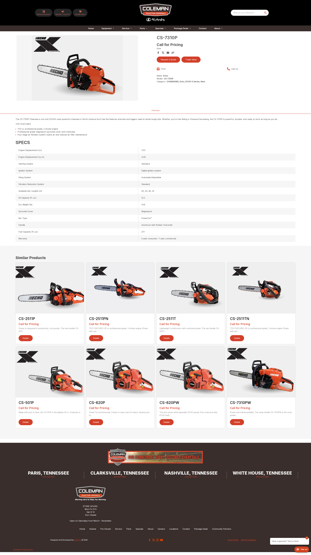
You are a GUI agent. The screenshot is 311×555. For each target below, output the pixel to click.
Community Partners (221, 529)
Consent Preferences (23, 549)
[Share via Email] (167, 52)
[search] (266, 13)
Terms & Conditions (248, 540)
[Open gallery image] (77, 68)
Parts (128, 529)
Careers (161, 529)
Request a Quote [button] (168, 59)
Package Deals (201, 529)
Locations (173, 529)
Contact (203, 28)
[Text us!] (301, 549)
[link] (43, 13)
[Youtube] (161, 540)
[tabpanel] (85, 68)
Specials (139, 529)
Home (91, 28)
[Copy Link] (172, 52)
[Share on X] (163, 52)
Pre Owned (105, 529)
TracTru (77, 540)
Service (118, 529)
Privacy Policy (233, 540)
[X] (153, 540)
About (150, 529)
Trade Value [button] (191, 59)
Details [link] (26, 338)
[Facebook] (149, 540)
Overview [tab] (155, 110)
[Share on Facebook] (158, 52)
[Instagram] (157, 540)
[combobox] (250, 13)
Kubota (92, 529)
